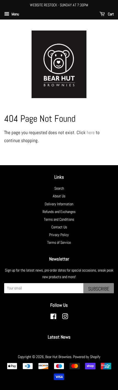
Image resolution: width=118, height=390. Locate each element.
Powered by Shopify (86, 356)
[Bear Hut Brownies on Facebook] (53, 317)
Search (59, 188)
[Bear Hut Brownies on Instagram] (65, 317)
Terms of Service (59, 242)
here (91, 132)
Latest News (59, 337)
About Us (59, 195)
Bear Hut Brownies (58, 356)
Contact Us (59, 227)
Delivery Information (59, 203)
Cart (110, 14)
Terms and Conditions (59, 219)
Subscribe (98, 289)
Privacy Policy (59, 234)
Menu (15, 14)
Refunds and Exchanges (59, 211)
